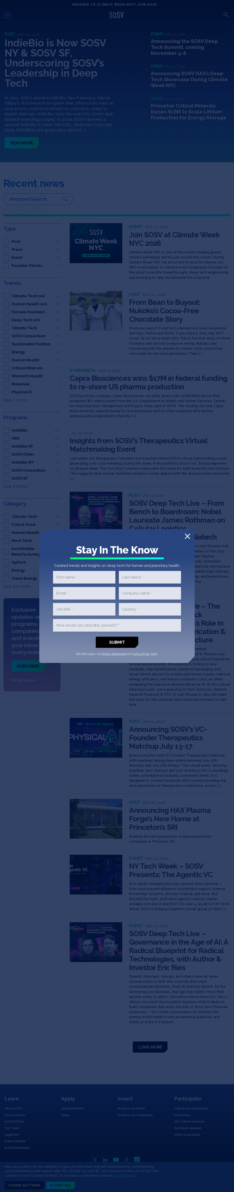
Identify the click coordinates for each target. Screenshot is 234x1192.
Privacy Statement (114, 654)
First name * (66, 577)
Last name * (132, 577)
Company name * (137, 593)
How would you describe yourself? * (88, 625)
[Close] (187, 536)
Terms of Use (141, 654)
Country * (130, 609)
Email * (62, 593)
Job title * (64, 609)
